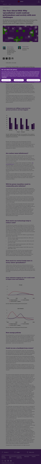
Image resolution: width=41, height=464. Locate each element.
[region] (20, 75)
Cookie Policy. (4, 77)
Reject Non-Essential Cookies (33, 80)
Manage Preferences (18, 80)
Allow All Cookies (6, 80)
